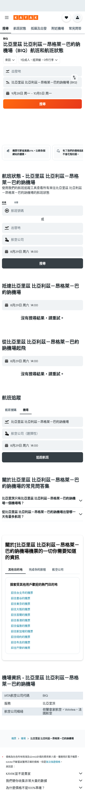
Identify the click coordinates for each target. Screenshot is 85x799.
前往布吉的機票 (20, 642)
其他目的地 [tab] (15, 569)
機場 (23, 738)
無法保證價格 (53, 761)
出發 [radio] (16, 202)
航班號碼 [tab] (11, 410)
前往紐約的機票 (20, 637)
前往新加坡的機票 (22, 631)
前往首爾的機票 (20, 615)
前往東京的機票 (20, 603)
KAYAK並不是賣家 (18, 774)
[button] (6, 17)
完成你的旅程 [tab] (37, 569)
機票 (13, 738)
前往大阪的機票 (20, 609)
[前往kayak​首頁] (25, 17)
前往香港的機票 (20, 620)
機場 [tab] (26, 410)
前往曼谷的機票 (20, 598)
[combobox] (46, 228)
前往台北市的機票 (22, 592)
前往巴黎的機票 (20, 648)
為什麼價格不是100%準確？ (25, 788)
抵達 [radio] (4, 202)
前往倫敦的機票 (20, 626)
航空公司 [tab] (58, 569)
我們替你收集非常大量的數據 (26, 781)
